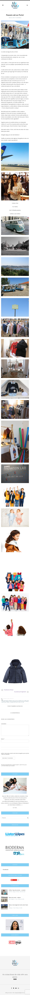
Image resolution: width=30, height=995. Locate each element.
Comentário (3, 723)
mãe (25, 700)
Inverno (10, 700)
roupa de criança (24, 701)
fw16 (2, 700)
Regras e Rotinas (16, 891)
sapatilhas (3, 702)
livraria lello (21, 700)
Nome (2, 738)
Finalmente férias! (8, 690)
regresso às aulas (16, 701)
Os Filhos (10, 891)
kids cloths (15, 700)
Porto (10, 701)
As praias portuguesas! (20, 691)
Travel (16, 899)
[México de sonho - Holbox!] (4, 899)
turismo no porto (14, 702)
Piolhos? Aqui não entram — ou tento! (17, 890)
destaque (10, 907)
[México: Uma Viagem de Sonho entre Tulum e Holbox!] (4, 906)
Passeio (7, 701)
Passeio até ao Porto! (15, 15)
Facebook (5, 869)
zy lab (22, 702)
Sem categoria (11, 899)
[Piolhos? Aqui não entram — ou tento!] (4, 892)
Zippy (19, 702)
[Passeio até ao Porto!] (15, 35)
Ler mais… (15, 807)
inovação (6, 700)
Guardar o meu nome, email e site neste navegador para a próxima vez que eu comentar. (15, 754)
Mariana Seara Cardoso (8, 698)
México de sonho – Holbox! (15, 897)
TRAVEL (8, 702)
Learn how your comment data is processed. (14, 765)
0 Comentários (18, 17)
